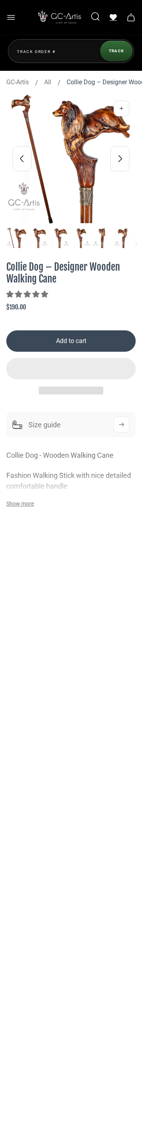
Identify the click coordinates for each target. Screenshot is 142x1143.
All (47, 82)
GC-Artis (17, 82)
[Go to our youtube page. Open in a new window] (72, 735)
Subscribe (103, 1018)
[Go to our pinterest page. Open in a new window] (96, 735)
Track (116, 51)
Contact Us (31, 825)
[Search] (95, 17)
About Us (28, 812)
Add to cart (71, 341)
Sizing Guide (33, 974)
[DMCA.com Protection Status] (28, 1121)
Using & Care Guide (42, 923)
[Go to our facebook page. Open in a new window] (25, 735)
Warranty (28, 885)
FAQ (21, 838)
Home (24, 786)
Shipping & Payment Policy (53, 898)
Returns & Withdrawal (46, 936)
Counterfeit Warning (43, 987)
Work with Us (34, 850)
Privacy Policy (35, 911)
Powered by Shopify (71, 1099)
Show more (20, 503)
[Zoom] (121, 108)
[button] (28, 294)
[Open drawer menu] (11, 17)
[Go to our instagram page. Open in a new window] (48, 735)
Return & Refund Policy (48, 962)
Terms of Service (39, 949)
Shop (23, 800)
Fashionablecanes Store (49, 641)
